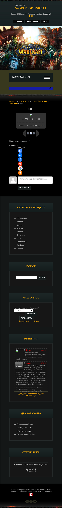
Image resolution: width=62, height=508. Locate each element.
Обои (19, 238)
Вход (45, 21)
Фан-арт (20, 248)
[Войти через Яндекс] (20, 164)
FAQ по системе (24, 431)
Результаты (24, 321)
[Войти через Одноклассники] (20, 173)
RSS (31, 16)
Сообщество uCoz (24, 428)
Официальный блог (25, 424)
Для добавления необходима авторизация (31, 394)
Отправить (24, 188)
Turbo (43, 126)
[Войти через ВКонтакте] (20, 155)
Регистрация (32, 21)
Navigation (21, 77)
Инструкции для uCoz (26, 434)
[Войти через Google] (20, 168)
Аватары (20, 222)
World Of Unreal (31, 8)
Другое (20, 228)
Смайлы (20, 245)
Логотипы (13, 103)
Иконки (20, 232)
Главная (18, 21)
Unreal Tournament (39, 101)
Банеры (20, 225)
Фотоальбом (24, 101)
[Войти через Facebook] (20, 159)
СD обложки (22, 218)
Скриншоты (21, 242)
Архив (36, 321)
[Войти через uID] (20, 151)
